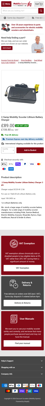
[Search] (41, 11)
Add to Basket (30, 150)
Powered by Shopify (22, 401)
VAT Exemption (22, 268)
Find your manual (22, 343)
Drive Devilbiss (26, 60)
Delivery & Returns (22, 303)
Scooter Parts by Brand (9, 60)
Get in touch (7, 48)
